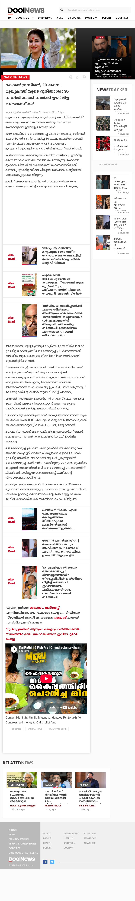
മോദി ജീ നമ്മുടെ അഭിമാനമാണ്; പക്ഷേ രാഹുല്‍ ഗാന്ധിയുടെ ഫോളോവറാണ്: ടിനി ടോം (90, 799)
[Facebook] (45, 862)
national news (35, 729)
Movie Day (90, 838)
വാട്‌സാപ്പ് (52, 608)
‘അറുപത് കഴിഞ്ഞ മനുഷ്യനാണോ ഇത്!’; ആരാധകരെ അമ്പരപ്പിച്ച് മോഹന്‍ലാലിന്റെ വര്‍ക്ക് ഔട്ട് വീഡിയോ (61, 256)
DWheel (47, 838)
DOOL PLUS (122, 17)
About (13, 830)
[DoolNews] (24, 10)
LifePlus (68, 838)
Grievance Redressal (23, 852)
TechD (46, 833)
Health (47, 843)
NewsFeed (90, 843)
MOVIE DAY (91, 17)
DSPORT (106, 17)
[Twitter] (52, 862)
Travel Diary (71, 833)
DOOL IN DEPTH (24, 17)
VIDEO (59, 17)
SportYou (69, 843)
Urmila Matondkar (57, 729)
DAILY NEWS (45, 17)
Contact (15, 848)
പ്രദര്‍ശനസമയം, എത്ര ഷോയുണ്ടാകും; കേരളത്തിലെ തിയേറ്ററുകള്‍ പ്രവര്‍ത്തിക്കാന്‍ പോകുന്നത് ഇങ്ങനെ (60, 519)
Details (47, 847)
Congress (16, 729)
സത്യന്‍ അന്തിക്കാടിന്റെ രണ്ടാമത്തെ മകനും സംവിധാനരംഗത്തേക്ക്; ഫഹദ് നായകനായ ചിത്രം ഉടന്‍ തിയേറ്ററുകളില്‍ (62, 548)
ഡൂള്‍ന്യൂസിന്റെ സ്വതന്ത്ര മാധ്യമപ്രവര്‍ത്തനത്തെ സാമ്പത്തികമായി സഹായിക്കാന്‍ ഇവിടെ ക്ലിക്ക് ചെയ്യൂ (42, 634)
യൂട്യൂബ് (60, 618)
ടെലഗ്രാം (36, 608)
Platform (90, 833)
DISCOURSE (74, 17)
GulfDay (68, 847)
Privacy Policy (19, 839)
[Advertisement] (46, 226)
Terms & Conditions (23, 843)
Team (12, 834)
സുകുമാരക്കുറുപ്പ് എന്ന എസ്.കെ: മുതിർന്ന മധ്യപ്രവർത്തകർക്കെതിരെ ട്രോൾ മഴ (110, 67)
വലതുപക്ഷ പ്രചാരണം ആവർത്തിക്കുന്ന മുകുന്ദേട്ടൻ (22, 796)
